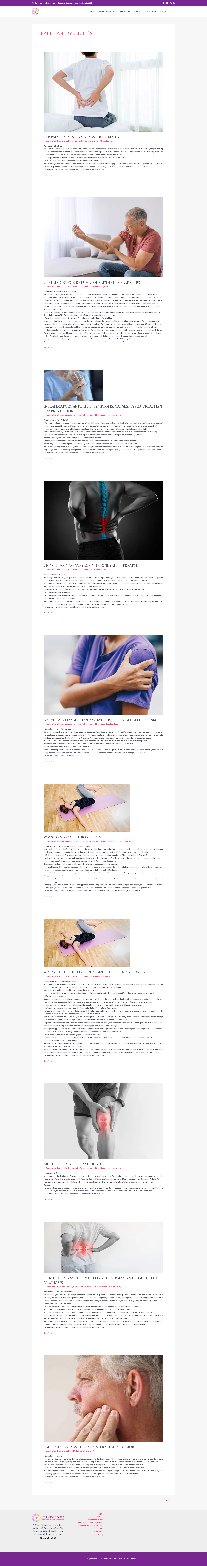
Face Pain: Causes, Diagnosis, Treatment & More (90, 1446)
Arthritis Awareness (64, 415)
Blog (102, 1528)
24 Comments (49, 1287)
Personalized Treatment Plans (91, 1526)
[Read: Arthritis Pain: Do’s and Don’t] (103, 1121)
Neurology (109, 724)
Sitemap (100, 1534)
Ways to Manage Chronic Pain (72, 837)
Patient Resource (153, 11)
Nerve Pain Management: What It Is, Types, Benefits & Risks (100, 719)
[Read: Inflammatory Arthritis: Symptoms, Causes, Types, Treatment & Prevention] (74, 385)
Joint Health (78, 141)
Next (169, 1500)
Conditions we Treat (122, 11)
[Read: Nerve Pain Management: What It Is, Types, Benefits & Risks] (103, 675)
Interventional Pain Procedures (91, 1523)
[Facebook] (163, 3)
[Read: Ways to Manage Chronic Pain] (87, 808)
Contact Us (170, 11)
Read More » (48, 175)
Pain (111, 141)
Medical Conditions (91, 141)
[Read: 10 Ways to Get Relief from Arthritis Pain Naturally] (87, 943)
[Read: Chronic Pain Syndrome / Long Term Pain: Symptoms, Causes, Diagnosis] (103, 1247)
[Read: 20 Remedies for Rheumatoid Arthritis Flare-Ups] (103, 237)
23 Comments (49, 415)
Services (137, 11)
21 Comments (49, 287)
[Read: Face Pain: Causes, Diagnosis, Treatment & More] (103, 1398)
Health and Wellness (64, 141)
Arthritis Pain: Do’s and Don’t (72, 1163)
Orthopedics (104, 141)
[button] (142, 11)
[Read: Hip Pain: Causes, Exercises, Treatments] (103, 92)
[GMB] (171, 3)
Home (91, 11)
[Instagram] (174, 3)
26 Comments (49, 569)
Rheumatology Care (101, 287)
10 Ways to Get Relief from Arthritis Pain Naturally (94, 972)
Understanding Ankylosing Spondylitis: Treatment (94, 565)
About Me (99, 1517)
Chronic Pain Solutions (82, 841)
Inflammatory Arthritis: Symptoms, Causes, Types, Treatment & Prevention (103, 408)
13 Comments (49, 1451)
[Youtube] (44, 1538)
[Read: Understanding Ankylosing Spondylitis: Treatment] (103, 520)
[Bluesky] (52, 1538)
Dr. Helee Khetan (103, 11)
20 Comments (49, 1168)
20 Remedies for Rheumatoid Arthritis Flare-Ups (92, 282)
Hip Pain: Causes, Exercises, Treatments (82, 136)
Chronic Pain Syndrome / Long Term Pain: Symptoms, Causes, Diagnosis (102, 1280)
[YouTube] (167, 3)
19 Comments (49, 141)
